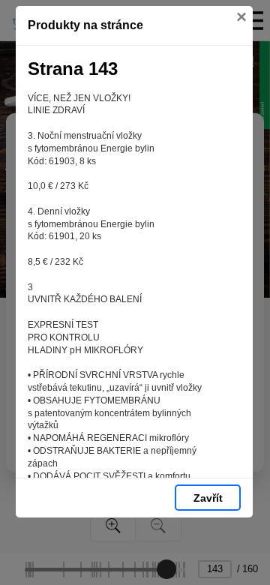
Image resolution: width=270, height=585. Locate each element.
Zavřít (208, 498)
